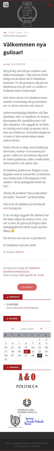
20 (26, 351)
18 (12, 351)
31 (6, 359)
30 (46, 355)
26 (19, 355)
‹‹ (12, 328)
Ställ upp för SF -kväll (31, 275)
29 (39, 355)
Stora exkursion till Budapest (22, 307)
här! (5, 186)
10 (6, 347)
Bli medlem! (27, 287)
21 (33, 351)
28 (33, 355)
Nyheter (20, 251)
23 (46, 351)
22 (39, 351)
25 (12, 355)
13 (26, 347)
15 (39, 347)
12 (19, 347)
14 (33, 347)
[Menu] (50, 4)
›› (41, 328)
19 (19, 351)
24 (6, 355)
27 (26, 355)
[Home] (4, 32)
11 (12, 347)
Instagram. (15, 208)
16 (46, 347)
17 (6, 351)
